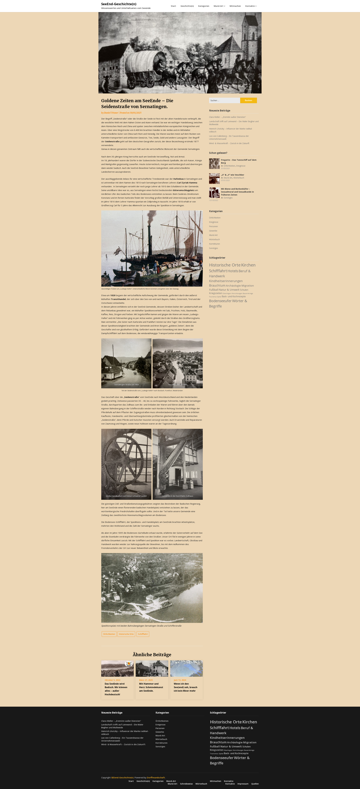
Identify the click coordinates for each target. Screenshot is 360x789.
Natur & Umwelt (229, 289)
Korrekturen (214, 243)
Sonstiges (228, 197)
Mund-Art (218, 6)
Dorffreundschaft (156, 777)
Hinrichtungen (237, 293)
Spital (219, 297)
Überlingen (227, 293)
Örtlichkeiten (109, 634)
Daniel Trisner (111, 112)
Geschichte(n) (187, 6)
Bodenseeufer (220, 300)
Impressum (243, 784)
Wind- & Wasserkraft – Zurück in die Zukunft (229, 143)
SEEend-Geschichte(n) (122, 777)
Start (173, 6)
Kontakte (250, 6)
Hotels (233, 270)
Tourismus (213, 297)
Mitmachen (235, 6)
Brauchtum (217, 285)
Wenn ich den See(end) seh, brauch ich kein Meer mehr (185, 687)
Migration (247, 285)
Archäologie (233, 285)
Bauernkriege (248, 293)
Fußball (213, 289)
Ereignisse (240, 165)
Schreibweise (186, 784)
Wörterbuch (238, 177)
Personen (213, 226)
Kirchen (248, 265)
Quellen (255, 784)
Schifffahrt (143, 634)
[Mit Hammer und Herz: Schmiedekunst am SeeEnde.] (152, 667)
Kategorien (203, 6)
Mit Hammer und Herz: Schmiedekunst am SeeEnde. (151, 687)
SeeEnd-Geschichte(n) (118, 4)
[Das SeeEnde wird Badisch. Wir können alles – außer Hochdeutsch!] (117, 667)
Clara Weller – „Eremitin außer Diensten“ (227, 117)
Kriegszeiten (215, 293)
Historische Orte (126, 634)
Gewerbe (213, 230)
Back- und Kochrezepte (234, 296)
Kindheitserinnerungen (226, 281)
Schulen (244, 289)
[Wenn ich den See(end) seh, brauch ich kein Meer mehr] (186, 667)
